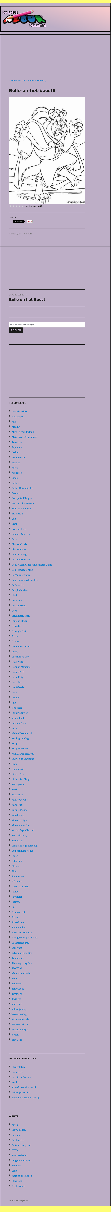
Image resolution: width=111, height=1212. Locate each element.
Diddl (15, 595)
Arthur (15, 452)
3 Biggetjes (18, 416)
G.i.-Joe (15, 641)
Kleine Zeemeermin (22, 733)
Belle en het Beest (21, 508)
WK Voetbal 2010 (20, 1024)
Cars (14, 539)
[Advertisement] (56, 56)
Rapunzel (17, 896)
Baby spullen (19, 1130)
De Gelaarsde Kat (21, 559)
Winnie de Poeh (20, 1019)
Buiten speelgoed (21, 1145)
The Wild (17, 968)
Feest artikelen (20, 1155)
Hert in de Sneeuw (21, 1077)
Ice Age (15, 697)
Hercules (16, 682)
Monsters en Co (20, 825)
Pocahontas (18, 876)
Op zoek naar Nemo (22, 850)
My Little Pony (19, 835)
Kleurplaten (18, 1067)
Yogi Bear (17, 1039)
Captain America (21, 534)
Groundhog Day (20, 656)
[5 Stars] (22, 206)
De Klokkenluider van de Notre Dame (32, 564)
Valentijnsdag (19, 1009)
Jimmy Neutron (20, 713)
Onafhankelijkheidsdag (24, 845)
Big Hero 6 (17, 513)
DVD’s (15, 1150)
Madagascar (18, 784)
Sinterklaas (18, 922)
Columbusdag (19, 554)
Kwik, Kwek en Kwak (23, 753)
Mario (15, 789)
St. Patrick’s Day (20, 942)
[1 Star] (10, 206)
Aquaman (17, 447)
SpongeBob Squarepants (25, 937)
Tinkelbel (17, 983)
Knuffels (16, 1165)
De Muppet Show (21, 575)
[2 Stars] (13, 206)
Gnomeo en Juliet (21, 646)
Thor (14, 978)
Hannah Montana (21, 667)
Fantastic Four (19, 621)
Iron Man (17, 707)
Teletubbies (18, 958)
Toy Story (17, 993)
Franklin (16, 626)
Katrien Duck (19, 723)
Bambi (15, 478)
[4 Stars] (19, 206)
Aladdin (16, 426)
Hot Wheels (18, 687)
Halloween (17, 661)
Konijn (15, 1082)
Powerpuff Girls (20, 886)
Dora (14, 610)
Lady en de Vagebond (23, 759)
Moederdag (18, 815)
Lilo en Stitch (19, 774)
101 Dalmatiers (19, 411)
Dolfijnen (17, 600)
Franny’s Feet (19, 631)
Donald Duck (19, 605)
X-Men (15, 1034)
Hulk (14, 692)
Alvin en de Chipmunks (24, 437)
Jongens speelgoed (22, 1160)
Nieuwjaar (17, 840)
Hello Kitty (17, 677)
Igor (14, 702)
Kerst (15, 728)
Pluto (14, 871)
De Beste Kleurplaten (18, 1200)
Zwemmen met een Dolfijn (26, 1097)
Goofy (15, 651)
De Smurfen (18, 585)
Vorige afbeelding (17, 80)
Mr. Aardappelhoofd (23, 830)
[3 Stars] (16, 206)
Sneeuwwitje (19, 927)
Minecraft (17, 804)
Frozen (15, 636)
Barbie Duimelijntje (22, 488)
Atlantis (16, 462)
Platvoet (16, 866)
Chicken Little (19, 544)
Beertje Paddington (22, 498)
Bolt (14, 518)
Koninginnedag (20, 738)
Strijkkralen (18, 1186)
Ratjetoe (16, 902)
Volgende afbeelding (37, 80)
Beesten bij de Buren (23, 503)
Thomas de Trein (21, 973)
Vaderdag (17, 1004)
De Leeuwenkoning (22, 569)
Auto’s (15, 467)
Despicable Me (20, 590)
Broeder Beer (19, 529)
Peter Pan (17, 861)
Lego (14, 764)
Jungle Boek (18, 718)
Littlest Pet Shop (20, 779)
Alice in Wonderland (23, 432)
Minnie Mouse (19, 810)
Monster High (19, 820)
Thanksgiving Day (22, 963)
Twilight (16, 999)
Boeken (16, 1135)
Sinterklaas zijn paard (24, 1087)
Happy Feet (18, 672)
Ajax (14, 421)
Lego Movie (18, 769)
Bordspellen (18, 1140)
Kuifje (15, 743)
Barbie (15, 483)
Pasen (15, 856)
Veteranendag (19, 1014)
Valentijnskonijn (21, 1092)
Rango (15, 891)
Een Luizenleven (21, 615)
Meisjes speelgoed (22, 1175)
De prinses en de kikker (25, 580)
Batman (16, 493)
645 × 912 (28, 234)
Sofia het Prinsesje (22, 932)
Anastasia (17, 442)
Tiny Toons (18, 988)
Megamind (17, 794)
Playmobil (17, 1181)
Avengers (17, 472)
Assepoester (18, 457)
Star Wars (17, 948)
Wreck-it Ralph (20, 1029)
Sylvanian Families (22, 953)
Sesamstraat (18, 912)
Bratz (14, 524)
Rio (13, 907)
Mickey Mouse (20, 799)
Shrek (15, 917)
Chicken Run (19, 549)
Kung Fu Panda (20, 748)
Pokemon (17, 881)
